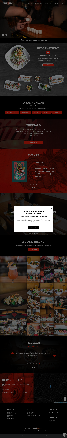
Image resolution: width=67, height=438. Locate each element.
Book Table (33, 228)
